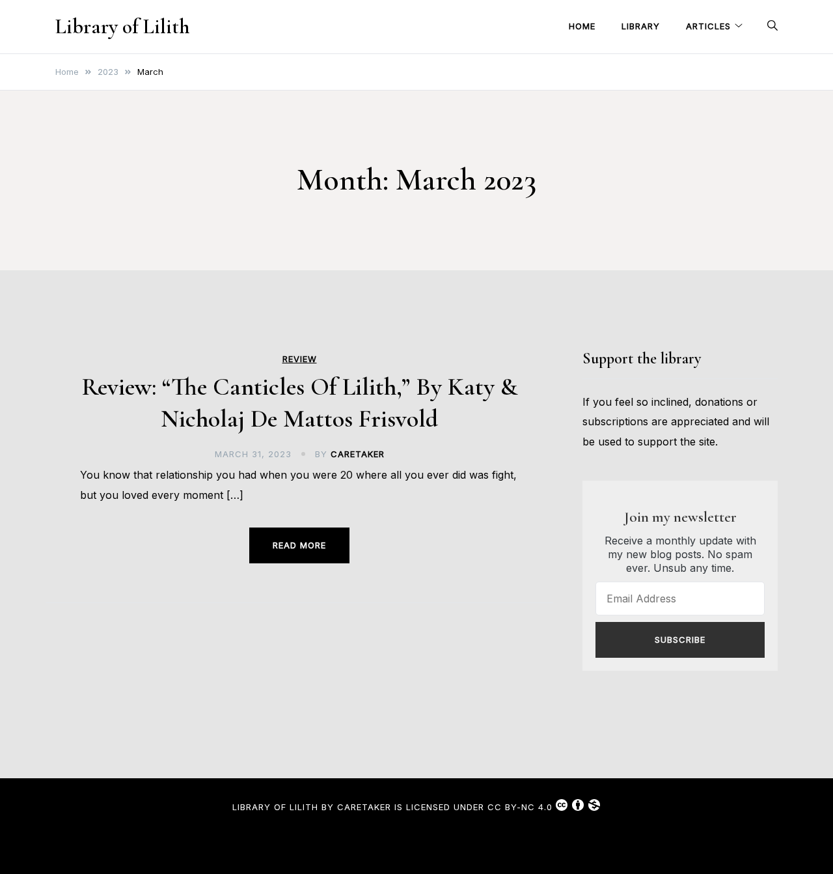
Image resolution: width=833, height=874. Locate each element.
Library (640, 26)
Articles (708, 26)
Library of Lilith (122, 26)
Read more (299, 545)
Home (582, 26)
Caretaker (358, 454)
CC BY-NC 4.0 (520, 807)
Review (299, 359)
